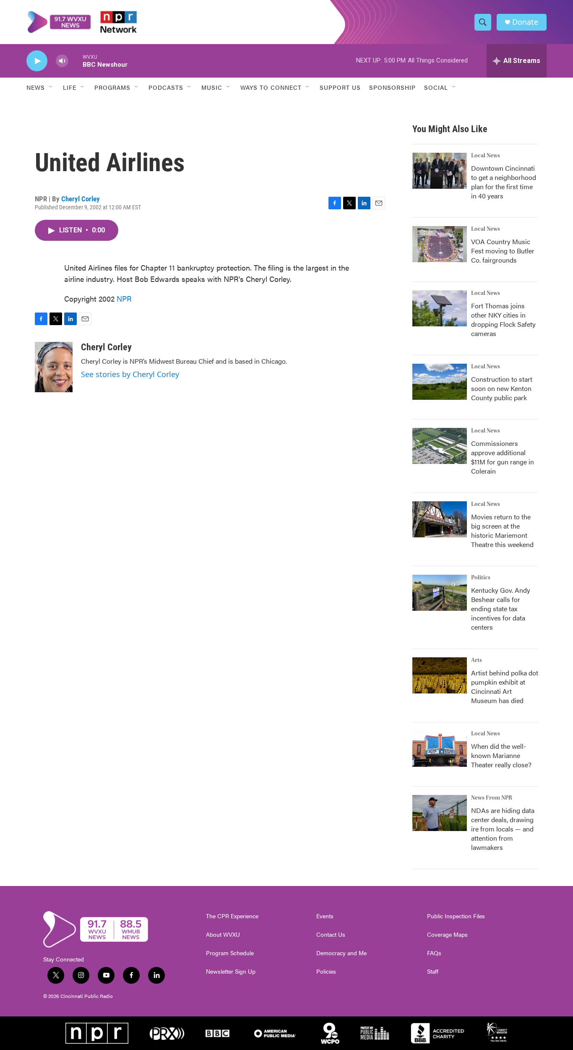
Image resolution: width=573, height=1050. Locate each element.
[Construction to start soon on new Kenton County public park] (439, 382)
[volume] (62, 61)
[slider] (75, 60)
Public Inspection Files (456, 916)
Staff (432, 971)
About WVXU (223, 934)
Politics (480, 577)
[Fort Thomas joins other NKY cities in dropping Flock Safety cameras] (439, 308)
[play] (37, 61)
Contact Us (330, 934)
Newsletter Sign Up (230, 971)
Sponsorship (392, 87)
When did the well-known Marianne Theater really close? (501, 755)
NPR (124, 298)
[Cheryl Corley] (54, 367)
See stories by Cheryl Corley (130, 374)
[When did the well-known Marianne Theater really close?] (439, 749)
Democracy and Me (341, 953)
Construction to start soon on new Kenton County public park (501, 388)
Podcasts (165, 87)
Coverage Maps (447, 934)
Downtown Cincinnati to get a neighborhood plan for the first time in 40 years (503, 182)
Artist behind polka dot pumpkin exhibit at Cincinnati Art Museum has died (504, 686)
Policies (326, 971)
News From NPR (491, 798)
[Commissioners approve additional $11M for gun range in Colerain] (439, 446)
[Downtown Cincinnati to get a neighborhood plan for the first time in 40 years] (439, 171)
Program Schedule (230, 953)
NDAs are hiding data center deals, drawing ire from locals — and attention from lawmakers (502, 828)
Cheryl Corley (80, 199)
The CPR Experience (232, 916)
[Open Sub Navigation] (51, 87)
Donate (525, 22)
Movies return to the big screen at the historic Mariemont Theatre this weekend (502, 530)
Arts (476, 660)
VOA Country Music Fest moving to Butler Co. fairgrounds (502, 251)
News (35, 87)
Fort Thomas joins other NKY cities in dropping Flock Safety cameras (503, 319)
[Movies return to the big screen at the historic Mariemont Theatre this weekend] (439, 519)
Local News (485, 155)
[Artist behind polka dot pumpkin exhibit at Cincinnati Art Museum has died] (439, 675)
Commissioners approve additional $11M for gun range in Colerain (502, 457)
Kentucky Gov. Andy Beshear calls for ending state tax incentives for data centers (500, 608)
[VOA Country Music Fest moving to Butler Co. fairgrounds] (439, 244)
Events (324, 916)
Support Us (340, 87)
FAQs (434, 953)
